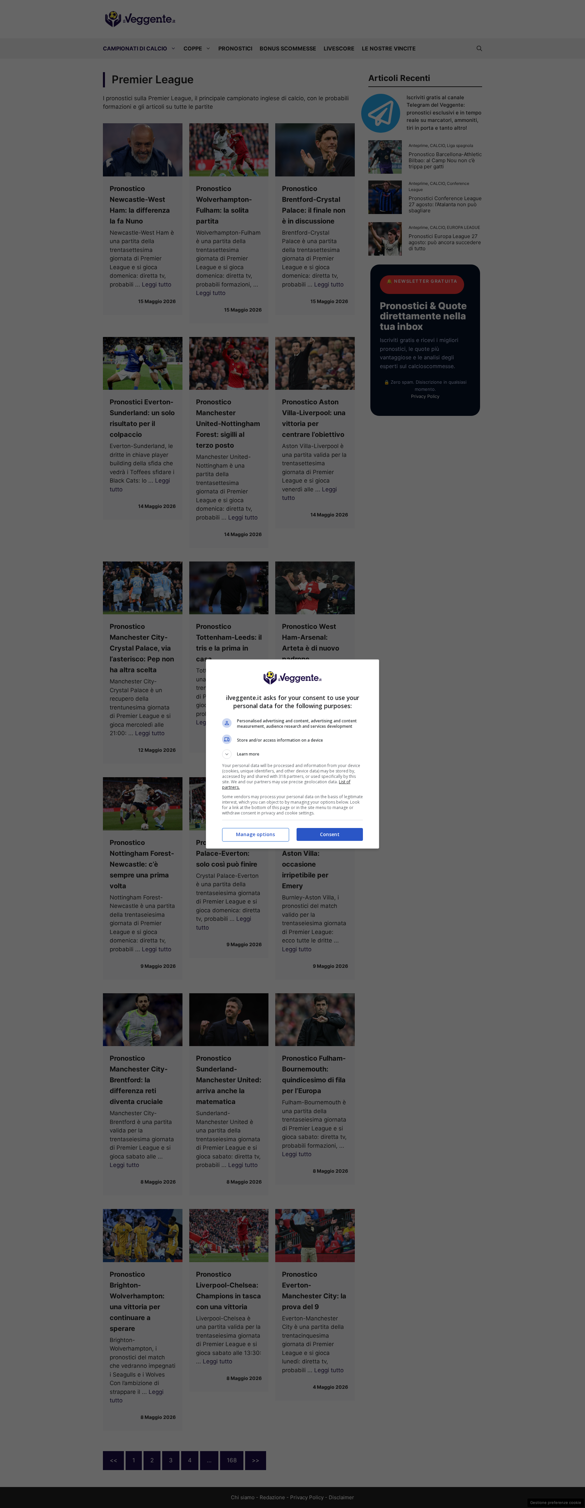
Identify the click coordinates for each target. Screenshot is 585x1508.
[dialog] (292, 754)
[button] (292, 754)
